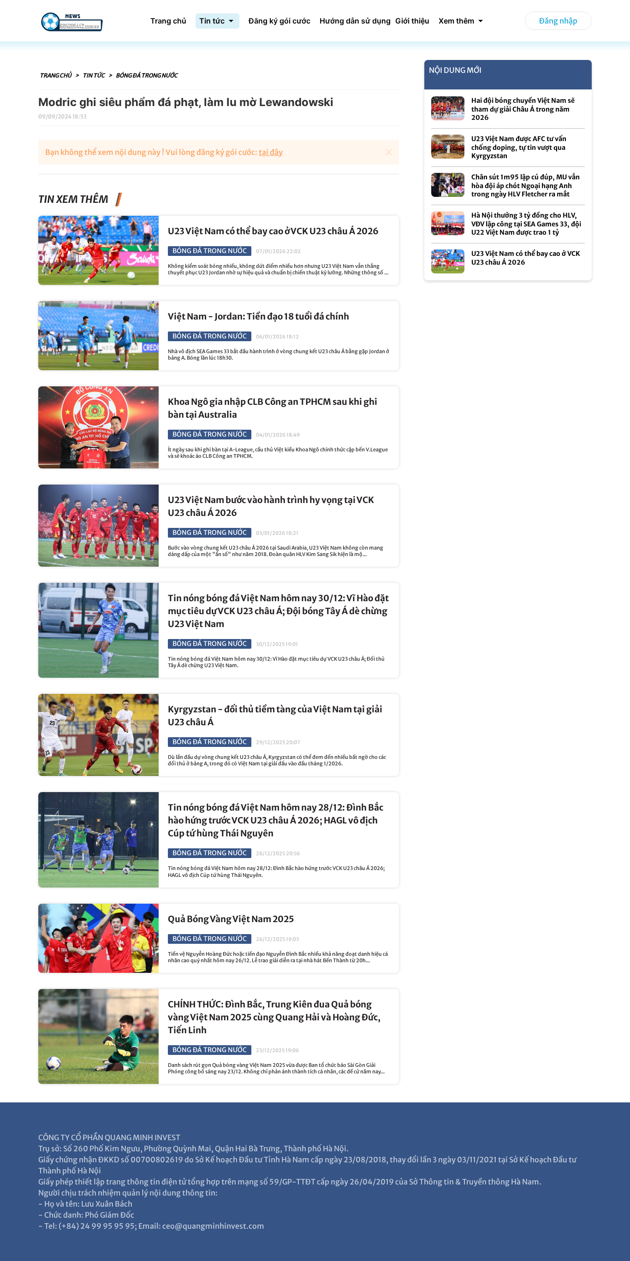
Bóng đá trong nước (147, 75)
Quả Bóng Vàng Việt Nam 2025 (231, 919)
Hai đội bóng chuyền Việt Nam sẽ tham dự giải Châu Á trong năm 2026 (523, 109)
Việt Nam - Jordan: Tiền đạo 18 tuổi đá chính (258, 316)
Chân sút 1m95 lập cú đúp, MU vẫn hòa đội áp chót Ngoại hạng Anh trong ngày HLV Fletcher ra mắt (525, 185)
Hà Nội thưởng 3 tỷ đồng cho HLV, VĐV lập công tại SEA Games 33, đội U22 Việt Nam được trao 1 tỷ (526, 224)
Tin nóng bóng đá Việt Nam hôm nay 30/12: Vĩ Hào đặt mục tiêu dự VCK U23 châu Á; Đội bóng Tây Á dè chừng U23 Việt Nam (278, 611)
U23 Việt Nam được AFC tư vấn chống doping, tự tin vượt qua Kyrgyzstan (518, 147)
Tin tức (94, 75)
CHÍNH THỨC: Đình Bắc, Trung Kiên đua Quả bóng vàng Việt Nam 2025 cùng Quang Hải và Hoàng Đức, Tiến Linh (274, 1017)
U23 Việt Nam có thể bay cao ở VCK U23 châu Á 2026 (273, 231)
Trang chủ (56, 75)
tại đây (271, 152)
